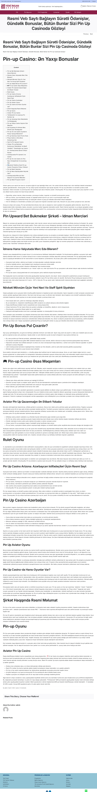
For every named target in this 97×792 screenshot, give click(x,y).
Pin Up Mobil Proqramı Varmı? (16, 179)
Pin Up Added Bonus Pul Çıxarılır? (17, 83)
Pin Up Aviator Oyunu (13, 102)
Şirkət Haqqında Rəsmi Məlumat (16, 108)
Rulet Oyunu (10, 92)
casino (17, 688)
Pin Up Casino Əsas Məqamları (18, 85)
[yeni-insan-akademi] (10, 5)
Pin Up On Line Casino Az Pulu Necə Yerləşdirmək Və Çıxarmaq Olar (16, 161)
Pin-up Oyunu (11, 111)
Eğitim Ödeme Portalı (89, 6)
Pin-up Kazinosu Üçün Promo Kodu (17, 136)
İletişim (94, 1)
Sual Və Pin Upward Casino (15, 142)
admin (6, 688)
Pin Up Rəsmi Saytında (14, 169)
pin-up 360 (24, 231)
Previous (86, 34)
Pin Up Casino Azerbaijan (14, 100)
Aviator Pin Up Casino (13, 113)
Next (91, 34)
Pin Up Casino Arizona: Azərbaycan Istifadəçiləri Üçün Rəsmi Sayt (16, 96)
